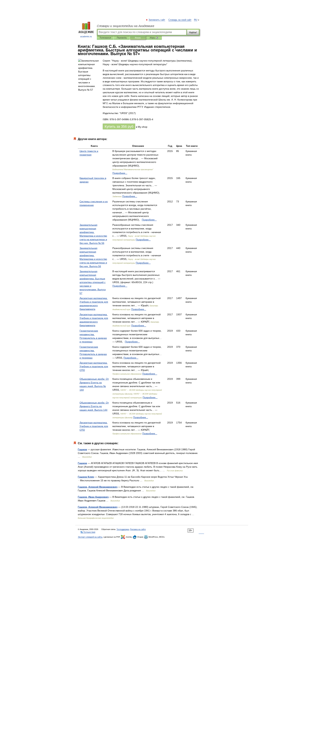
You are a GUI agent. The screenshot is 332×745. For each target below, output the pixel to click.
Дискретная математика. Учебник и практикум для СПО (94, 366)
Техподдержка (123, 529)
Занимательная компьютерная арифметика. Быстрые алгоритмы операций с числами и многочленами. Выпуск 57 (93, 282)
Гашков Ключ (86, 476)
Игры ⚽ (154, 38)
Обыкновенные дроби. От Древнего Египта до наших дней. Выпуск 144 (94, 406)
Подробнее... (119, 173)
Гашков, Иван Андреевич (93, 497)
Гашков (82, 449)
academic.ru (86, 36)
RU (195, 20)
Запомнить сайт (157, 20)
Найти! (193, 32)
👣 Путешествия (87, 532)
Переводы (122, 38)
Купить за (119, 126)
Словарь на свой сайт (179, 20)
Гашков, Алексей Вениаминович (97, 486)
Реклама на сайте (138, 529)
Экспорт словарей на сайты (90, 537)
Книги (138, 38)
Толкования (105, 38)
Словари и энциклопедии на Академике (125, 26)
